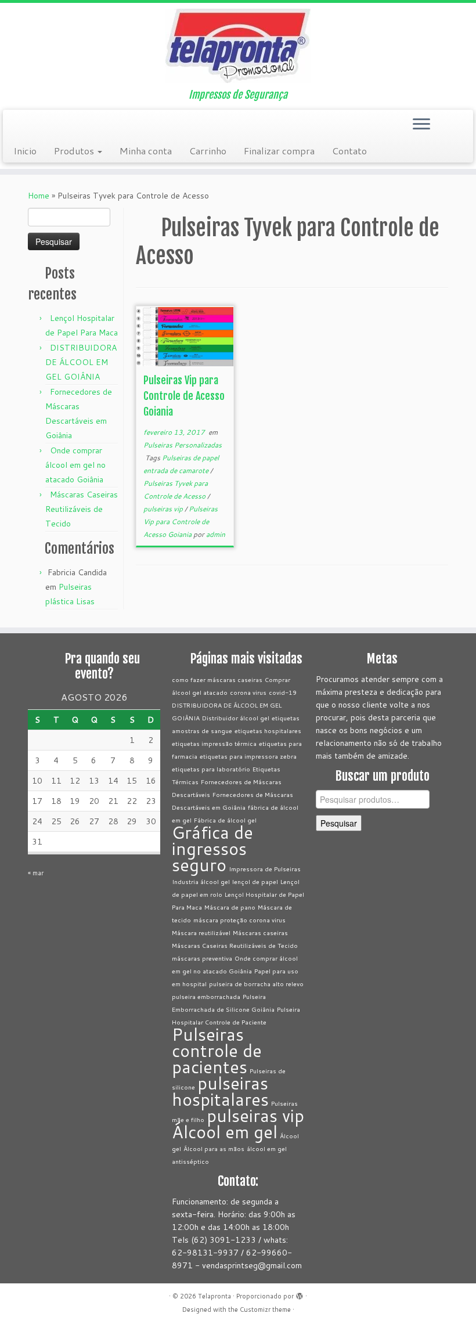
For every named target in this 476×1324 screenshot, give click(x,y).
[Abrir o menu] (421, 125)
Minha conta (146, 150)
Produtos (75, 150)
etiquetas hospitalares (268, 730)
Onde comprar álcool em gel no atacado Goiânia (75, 465)
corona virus (248, 692)
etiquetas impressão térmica (214, 743)
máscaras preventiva (202, 958)
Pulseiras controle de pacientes (217, 1050)
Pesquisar (338, 823)
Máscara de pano (229, 907)
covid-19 (283, 692)
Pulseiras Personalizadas (182, 445)
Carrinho (207, 150)
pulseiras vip (164, 509)
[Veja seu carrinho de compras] (457, 121)
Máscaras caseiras (260, 932)
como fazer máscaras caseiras (217, 679)
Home (38, 195)
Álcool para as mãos (213, 1148)
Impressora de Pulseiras (265, 868)
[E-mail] (21, 125)
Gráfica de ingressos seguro (212, 848)
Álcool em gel (224, 1131)
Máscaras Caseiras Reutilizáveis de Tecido (81, 509)
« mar (36, 873)
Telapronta (214, 1296)
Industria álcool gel (201, 881)
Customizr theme (265, 1309)
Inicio (25, 150)
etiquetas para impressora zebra (248, 756)
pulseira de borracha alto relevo (256, 983)
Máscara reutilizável (201, 932)
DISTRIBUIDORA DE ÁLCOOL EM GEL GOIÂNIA (81, 362)
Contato (349, 150)
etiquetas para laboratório (211, 768)
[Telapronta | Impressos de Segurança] (238, 46)
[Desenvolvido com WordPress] (299, 1294)
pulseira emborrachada (206, 996)
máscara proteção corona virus (239, 919)
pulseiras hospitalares (220, 1091)
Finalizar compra (279, 150)
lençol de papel (255, 881)
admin (215, 534)
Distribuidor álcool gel (235, 717)
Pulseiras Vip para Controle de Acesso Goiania (184, 396)
